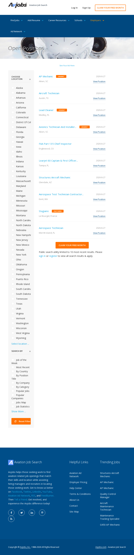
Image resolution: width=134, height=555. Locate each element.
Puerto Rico (21, 279)
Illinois (19, 156)
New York (20, 254)
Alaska (19, 87)
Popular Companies (17, 396)
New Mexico (22, 244)
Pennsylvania (22, 274)
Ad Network (16, 31)
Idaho (18, 151)
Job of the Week (18, 361)
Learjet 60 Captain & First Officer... (58, 160)
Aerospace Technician (51, 228)
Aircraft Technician (49, 93)
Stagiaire (44, 211)
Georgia (19, 136)
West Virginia (22, 333)
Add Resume (34, 20)
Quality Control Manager (108, 495)
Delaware (20, 127)
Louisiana (20, 176)
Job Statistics (22, 406)
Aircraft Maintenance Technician (107, 506)
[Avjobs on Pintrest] (42, 513)
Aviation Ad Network (19, 495)
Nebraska (20, 230)
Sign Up (86, 7)
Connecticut (22, 117)
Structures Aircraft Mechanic (54, 177)
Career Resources (57, 20)
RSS (33, 495)
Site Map (74, 511)
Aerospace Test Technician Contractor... (61, 194)
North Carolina (23, 220)
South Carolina (23, 288)
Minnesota (21, 200)
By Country (21, 371)
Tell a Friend (20, 499)
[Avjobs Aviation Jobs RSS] (11, 519)
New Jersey (21, 239)
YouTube (47, 491)
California (20, 107)
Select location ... (20, 343)
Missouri (20, 205)
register (53, 255)
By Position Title (19, 377)
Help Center (75, 488)
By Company (22, 382)
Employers (96, 20)
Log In (74, 7)
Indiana (19, 161)
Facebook (17, 491)
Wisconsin (21, 328)
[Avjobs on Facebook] (11, 513)
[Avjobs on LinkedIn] (32, 513)
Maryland (20, 186)
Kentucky (20, 171)
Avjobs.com (100, 547)
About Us (74, 499)
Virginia (19, 313)
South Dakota (23, 293)
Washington (22, 323)
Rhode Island (22, 284)
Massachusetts (23, 181)
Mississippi (21, 210)
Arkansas (20, 97)
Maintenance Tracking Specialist (109, 517)
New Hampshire (23, 235)
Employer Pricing (78, 482)
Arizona (19, 102)
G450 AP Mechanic (110, 524)
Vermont (20, 318)
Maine (19, 190)
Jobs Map (20, 402)
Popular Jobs (22, 391)
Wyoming (20, 338)
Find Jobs (15, 20)
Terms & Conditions (80, 493)
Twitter (27, 491)
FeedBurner (47, 495)
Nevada (19, 249)
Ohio (18, 259)
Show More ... (18, 411)
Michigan (20, 195)
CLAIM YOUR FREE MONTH (110, 7)
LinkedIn (36, 491)
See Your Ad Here (67, 65)
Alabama (20, 92)
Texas (18, 303)
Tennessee (21, 298)
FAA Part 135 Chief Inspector (55, 143)
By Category (22, 386)
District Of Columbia (23, 122)
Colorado (20, 112)
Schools (78, 20)
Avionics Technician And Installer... (57, 126)
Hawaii (19, 141)
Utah (18, 308)
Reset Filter (24, 421)
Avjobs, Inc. (25, 547)
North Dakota (23, 225)
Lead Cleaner (46, 110)
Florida (19, 132)
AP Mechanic (46, 76)
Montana (20, 215)
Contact (73, 505)
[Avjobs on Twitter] (21, 513)
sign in (42, 255)
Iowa (18, 146)
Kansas (19, 166)
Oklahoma (21, 264)
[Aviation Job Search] (17, 5)
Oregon (19, 269)
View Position (99, 81)
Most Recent (22, 367)
